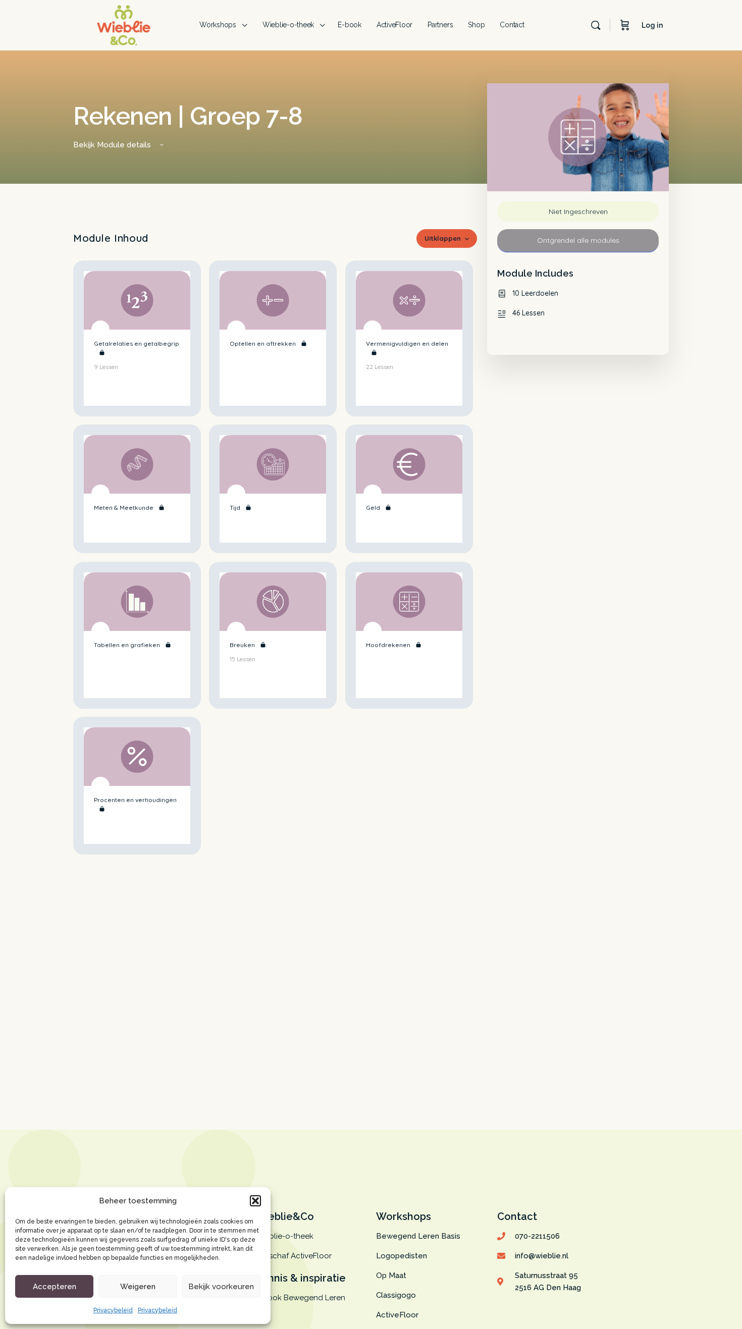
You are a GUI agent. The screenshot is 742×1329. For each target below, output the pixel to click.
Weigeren (137, 1286)
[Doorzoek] (596, 25)
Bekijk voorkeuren (221, 1286)
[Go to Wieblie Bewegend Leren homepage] (123, 24)
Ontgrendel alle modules (578, 240)
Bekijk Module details (113, 144)
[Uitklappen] (175, 391)
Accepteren (54, 1286)
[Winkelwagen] (624, 25)
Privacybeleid (113, 1310)
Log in (652, 25)
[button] (255, 1201)
